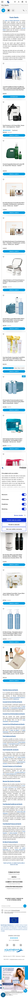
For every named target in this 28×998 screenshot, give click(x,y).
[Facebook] (7, 945)
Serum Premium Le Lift (11, 773)
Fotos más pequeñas (13, 10)
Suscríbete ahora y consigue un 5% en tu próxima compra (14, 899)
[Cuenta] (19, 2)
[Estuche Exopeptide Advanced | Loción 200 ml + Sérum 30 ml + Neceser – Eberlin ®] (14, 150)
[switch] (24, 499)
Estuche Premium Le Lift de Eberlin (12, 766)
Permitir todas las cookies (14, 520)
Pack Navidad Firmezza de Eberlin (12, 824)
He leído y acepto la (12, 910)
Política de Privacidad (16, 910)
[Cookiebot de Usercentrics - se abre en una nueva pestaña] (19, 468)
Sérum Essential (13, 833)
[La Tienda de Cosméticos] (8, 2)
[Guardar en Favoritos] (3, 63)
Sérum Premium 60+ (9, 757)
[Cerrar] (24, 968)
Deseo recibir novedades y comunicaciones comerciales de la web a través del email (15, 912)
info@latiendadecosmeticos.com (17, 959)
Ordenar (25, 10)
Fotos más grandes (8, 10)
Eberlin (6, 5)
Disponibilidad (14, 96)
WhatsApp (3, 995)
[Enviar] (24, 905)
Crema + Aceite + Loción (8, 368)
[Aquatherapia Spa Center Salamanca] (14, 950)
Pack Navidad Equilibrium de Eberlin (12, 804)
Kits (2, 5)
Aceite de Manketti (15, 721)
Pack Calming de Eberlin (9, 736)
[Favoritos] (15, 2)
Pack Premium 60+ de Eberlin (11, 749)
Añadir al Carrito (14, 135)
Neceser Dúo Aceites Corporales (11, 781)
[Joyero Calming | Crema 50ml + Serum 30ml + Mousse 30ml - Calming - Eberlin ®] (14, 580)
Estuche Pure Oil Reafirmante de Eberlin (14, 724)
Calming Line (16, 699)
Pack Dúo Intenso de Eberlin (10, 690)
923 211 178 (6, 959)
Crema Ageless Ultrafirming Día (18, 707)
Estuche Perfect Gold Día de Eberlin (12, 702)
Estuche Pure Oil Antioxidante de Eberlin (14, 714)
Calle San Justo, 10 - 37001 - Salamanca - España (14, 956)
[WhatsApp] (21, 945)
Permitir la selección (14, 524)
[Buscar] (26, 2)
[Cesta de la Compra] (22, 2)
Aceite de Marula (14, 730)
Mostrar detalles (18, 515)
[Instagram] (14, 945)
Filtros (3, 10)
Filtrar (25, 991)
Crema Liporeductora (20, 849)
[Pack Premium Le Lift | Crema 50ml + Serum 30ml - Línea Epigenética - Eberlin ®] (14, 112)
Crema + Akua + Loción (19, 368)
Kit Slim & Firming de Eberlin (10, 842)
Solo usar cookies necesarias (14, 529)
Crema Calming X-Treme (14, 743)
